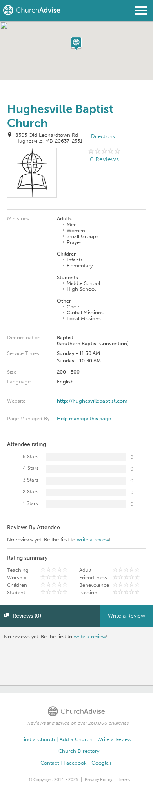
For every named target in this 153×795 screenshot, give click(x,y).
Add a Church (76, 739)
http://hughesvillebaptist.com (92, 401)
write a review (93, 540)
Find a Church (38, 739)
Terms (124, 779)
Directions (103, 136)
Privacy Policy (98, 779)
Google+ (101, 763)
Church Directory (78, 751)
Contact (49, 763)
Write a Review (126, 615)
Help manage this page (84, 418)
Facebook (75, 763)
